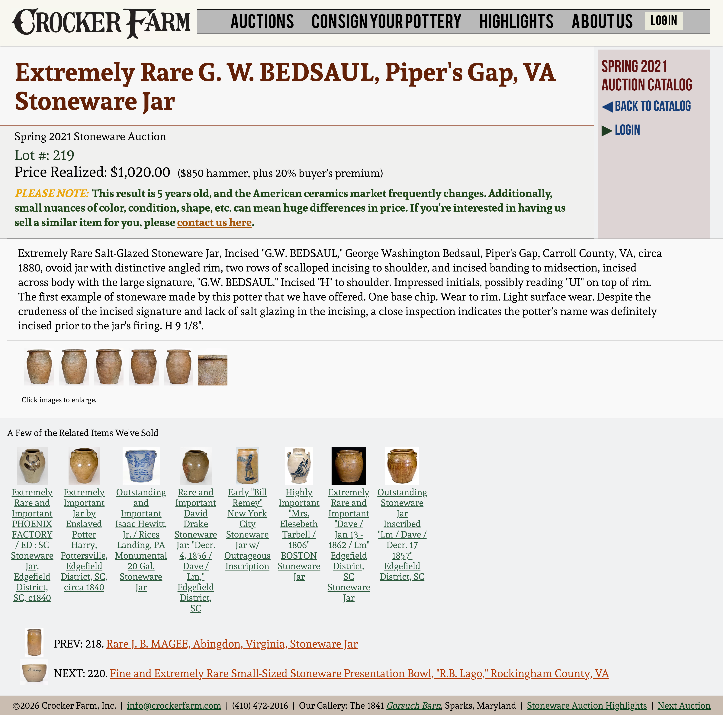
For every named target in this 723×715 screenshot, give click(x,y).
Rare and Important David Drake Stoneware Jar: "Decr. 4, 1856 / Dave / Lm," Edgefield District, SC (196, 550)
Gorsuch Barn (413, 705)
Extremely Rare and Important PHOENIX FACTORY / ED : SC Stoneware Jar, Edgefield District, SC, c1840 (32, 545)
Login (627, 130)
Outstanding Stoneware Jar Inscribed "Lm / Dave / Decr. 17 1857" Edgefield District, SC (402, 534)
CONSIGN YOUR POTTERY (387, 20)
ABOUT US (602, 20)
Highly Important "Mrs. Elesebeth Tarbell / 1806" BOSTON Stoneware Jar (299, 534)
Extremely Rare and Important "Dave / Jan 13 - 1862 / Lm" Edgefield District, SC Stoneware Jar (349, 545)
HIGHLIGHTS (517, 20)
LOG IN (664, 19)
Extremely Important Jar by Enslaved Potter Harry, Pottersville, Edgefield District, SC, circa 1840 (84, 539)
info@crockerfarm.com (174, 705)
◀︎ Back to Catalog (646, 106)
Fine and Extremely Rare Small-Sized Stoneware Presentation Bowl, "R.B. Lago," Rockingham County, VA (359, 673)
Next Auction (684, 705)
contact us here (214, 222)
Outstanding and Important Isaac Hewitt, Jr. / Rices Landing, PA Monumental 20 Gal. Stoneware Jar (141, 539)
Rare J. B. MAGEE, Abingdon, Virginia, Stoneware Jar (232, 643)
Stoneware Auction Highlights (587, 705)
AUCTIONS (262, 20)
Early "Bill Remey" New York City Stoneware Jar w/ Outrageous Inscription (247, 529)
